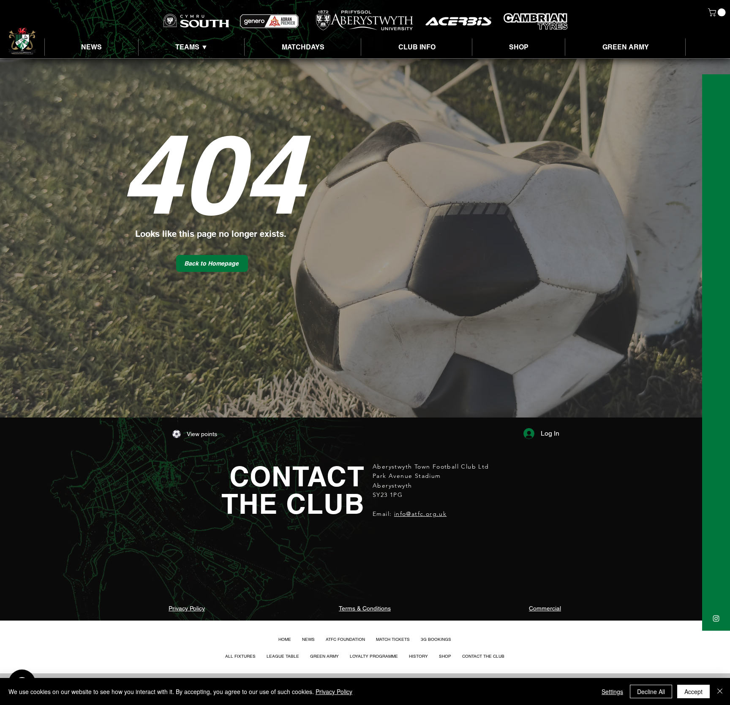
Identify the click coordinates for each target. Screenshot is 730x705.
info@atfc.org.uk (420, 514)
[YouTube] (716, 669)
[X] (716, 635)
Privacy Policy (334, 691)
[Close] (720, 691)
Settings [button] (612, 691)
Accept (693, 691)
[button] (717, 12)
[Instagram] (716, 618)
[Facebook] (716, 652)
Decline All (651, 691)
